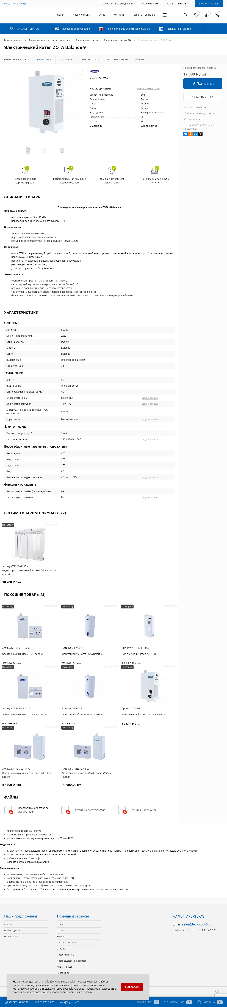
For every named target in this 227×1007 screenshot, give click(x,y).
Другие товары (150, 398)
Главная (59, 14)
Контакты (119, 14)
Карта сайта (63, 972)
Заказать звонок (208, 3)
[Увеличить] (44, 102)
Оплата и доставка (145, 14)
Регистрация (20, 3)
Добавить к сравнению (201, 125)
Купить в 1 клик (205, 96)
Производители (12, 930)
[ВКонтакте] (185, 134)
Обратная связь (19, 1002)
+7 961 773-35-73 (44, 1002)
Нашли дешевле (196, 107)
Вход (7, 3)
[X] (200, 134)
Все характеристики (148, 88)
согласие (40, 992)
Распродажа (10, 936)
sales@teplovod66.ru (196, 924)
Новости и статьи (66, 954)
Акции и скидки (81, 14)
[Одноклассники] (190, 134)
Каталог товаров (28, 28)
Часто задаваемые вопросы (72, 960)
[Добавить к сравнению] (81, 79)
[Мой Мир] (195, 134)
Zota (143, 94)
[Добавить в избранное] (81, 71)
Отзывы (61, 948)
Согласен (132, 987)
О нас (102, 14)
